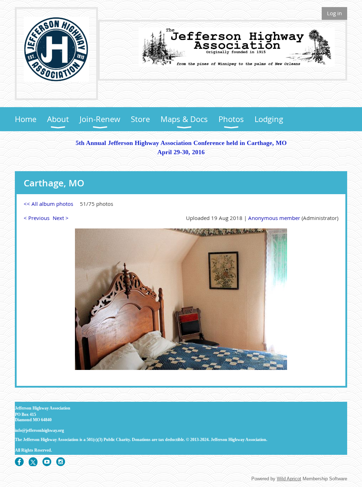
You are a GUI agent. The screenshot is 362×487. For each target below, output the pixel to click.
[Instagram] (60, 461)
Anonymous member (274, 217)
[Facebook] (19, 461)
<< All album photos (48, 203)
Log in (334, 13)
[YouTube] (46, 461)
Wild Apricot (289, 478)
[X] (33, 461)
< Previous (36, 217)
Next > (61, 217)
